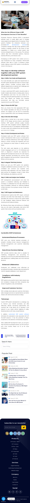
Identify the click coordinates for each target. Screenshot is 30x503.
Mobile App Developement (15, 468)
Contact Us (23, 2)
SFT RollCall (15, 458)
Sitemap (18, 500)
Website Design (15, 470)
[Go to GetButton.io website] (3, 501)
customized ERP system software (18, 314)
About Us (15, 477)
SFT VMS (15, 456)
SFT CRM (15, 453)
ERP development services (17, 44)
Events (15, 479)
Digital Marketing (15, 465)
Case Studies (15, 482)
